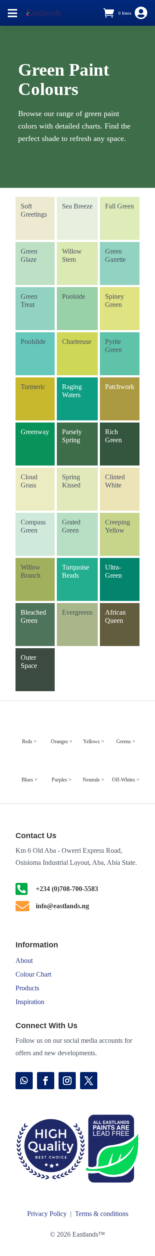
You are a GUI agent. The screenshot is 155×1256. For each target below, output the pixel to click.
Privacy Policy (47, 1213)
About (24, 960)
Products (27, 988)
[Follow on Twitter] (88, 1080)
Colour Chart (33, 974)
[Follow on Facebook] (45, 1080)
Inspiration (30, 1001)
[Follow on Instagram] (67, 1080)
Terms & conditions (101, 1213)
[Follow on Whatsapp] (24, 1080)
